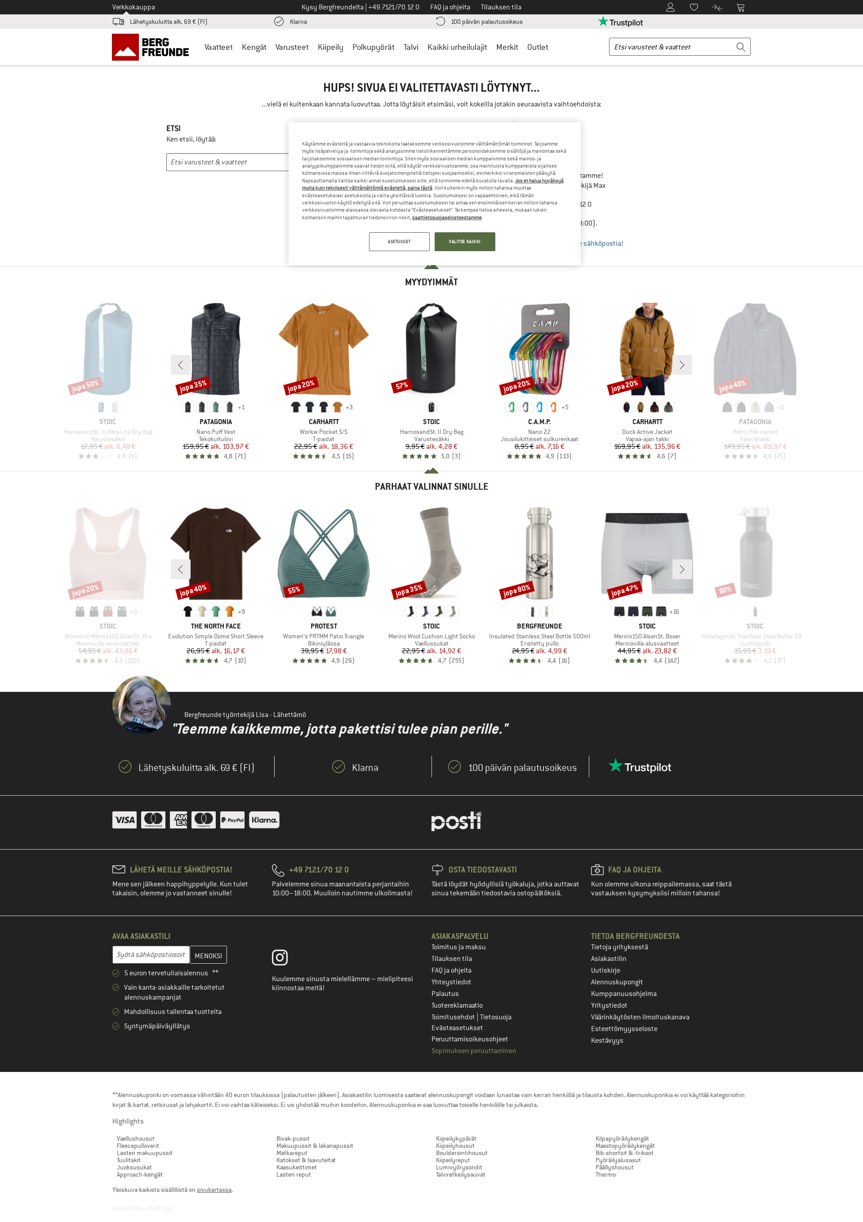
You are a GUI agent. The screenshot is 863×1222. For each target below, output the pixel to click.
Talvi (411, 47)
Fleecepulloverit (138, 1146)
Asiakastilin (609, 958)
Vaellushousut (136, 1138)
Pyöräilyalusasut (618, 1160)
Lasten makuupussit (145, 1153)
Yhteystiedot (452, 982)
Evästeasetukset (457, 1027)
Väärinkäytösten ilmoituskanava (640, 1017)
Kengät (254, 47)
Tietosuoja (496, 1017)
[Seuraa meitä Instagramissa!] (286, 959)
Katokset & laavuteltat (306, 1160)
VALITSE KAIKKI (465, 241)
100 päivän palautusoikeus (487, 22)
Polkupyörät (373, 47)
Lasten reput (293, 1174)
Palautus (445, 993)
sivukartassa (214, 1190)
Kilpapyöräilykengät (622, 1138)
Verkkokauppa (133, 7)
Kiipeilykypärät (456, 1138)
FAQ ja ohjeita (452, 970)
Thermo (606, 1174)
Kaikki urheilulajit (457, 47)
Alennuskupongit (617, 982)
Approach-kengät (140, 1174)
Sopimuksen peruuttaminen (474, 1050)
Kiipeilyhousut (455, 1146)
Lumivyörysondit (459, 1167)
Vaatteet (219, 47)
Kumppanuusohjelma (624, 993)
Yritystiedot (609, 1005)
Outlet (537, 47)
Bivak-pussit (293, 1138)
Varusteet (292, 47)
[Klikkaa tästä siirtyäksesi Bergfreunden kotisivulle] (153, 46)
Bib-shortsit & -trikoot (625, 1153)
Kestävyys (607, 1040)
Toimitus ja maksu (459, 947)
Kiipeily (330, 47)
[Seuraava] (682, 365)
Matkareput (291, 1153)
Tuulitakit (129, 1160)
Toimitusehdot (454, 1017)
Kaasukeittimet (296, 1167)
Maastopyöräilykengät (625, 1146)
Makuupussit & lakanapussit (314, 1146)
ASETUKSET (399, 241)
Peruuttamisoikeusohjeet (470, 1039)
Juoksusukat (134, 1167)
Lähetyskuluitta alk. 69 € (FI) (169, 22)
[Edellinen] (181, 365)
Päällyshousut (615, 1167)
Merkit (507, 47)
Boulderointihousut (462, 1153)
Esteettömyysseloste (624, 1028)
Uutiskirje (605, 970)
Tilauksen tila (452, 958)
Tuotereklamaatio (457, 1005)
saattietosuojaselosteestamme (447, 217)
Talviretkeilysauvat (460, 1174)
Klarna (298, 22)
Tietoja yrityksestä (619, 947)
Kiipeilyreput (453, 1160)
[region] (435, 193)
